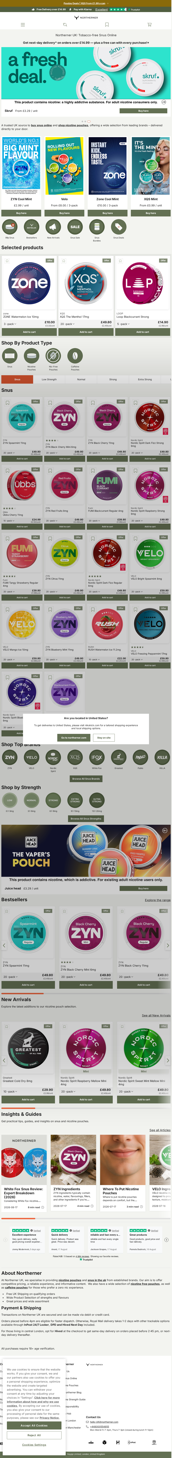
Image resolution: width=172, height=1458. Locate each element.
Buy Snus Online (67, 1378)
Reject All (34, 1435)
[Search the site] (64, 25)
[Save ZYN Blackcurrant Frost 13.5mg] (49, 672)
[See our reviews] (116, 9)
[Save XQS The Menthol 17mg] (62, 259)
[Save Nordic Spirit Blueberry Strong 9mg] (7, 672)
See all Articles (157, 1122)
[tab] (81, 120)
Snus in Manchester (69, 1427)
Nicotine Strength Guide (71, 1399)
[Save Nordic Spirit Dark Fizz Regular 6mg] (91, 534)
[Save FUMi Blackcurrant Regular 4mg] (91, 467)
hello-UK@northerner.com (103, 1421)
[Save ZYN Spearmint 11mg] (7, 400)
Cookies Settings (34, 1444)
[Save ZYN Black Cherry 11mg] (91, 400)
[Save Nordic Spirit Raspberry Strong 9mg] (133, 467)
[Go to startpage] (85, 17)
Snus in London (66, 1420)
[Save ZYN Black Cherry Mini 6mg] (49, 400)
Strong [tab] (113, 376)
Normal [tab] (81, 376)
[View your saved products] (105, 25)
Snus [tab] (17, 376)
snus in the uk (97, 1271)
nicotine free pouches (145, 1275)
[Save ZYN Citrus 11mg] (49, 534)
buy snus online (41, 124)
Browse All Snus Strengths (85, 812)
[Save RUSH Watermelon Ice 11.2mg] (91, 605)
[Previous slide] (4, 938)
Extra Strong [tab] (145, 376)
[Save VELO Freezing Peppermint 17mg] (133, 605)
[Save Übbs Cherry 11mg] (7, 467)
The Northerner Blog (69, 1392)
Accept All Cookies (34, 1425)
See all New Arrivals (153, 1008)
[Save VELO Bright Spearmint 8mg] (133, 534)
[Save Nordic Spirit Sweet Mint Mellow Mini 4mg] (115, 1019)
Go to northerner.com (72, 737)
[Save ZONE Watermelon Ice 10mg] (7, 259)
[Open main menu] (22, 25)
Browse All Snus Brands (84, 773)
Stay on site (102, 737)
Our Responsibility (68, 1406)
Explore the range (155, 893)
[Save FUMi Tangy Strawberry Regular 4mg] (7, 534)
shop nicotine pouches (73, 124)
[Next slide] (165, 938)
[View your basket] (147, 25)
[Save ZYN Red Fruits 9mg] (49, 467)
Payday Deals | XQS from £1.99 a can (83, 3)
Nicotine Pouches (67, 1385)
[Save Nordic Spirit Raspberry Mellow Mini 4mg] (58, 1019)
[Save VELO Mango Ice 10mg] (7, 605)
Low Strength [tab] (49, 376)
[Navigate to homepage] (127, 1363)
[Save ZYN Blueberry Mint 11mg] (49, 605)
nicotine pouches (70, 1271)
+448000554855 (98, 1426)
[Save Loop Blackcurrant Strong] (118, 259)
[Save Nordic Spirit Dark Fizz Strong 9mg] (133, 400)
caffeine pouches (22, 1279)
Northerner (65, 1364)
